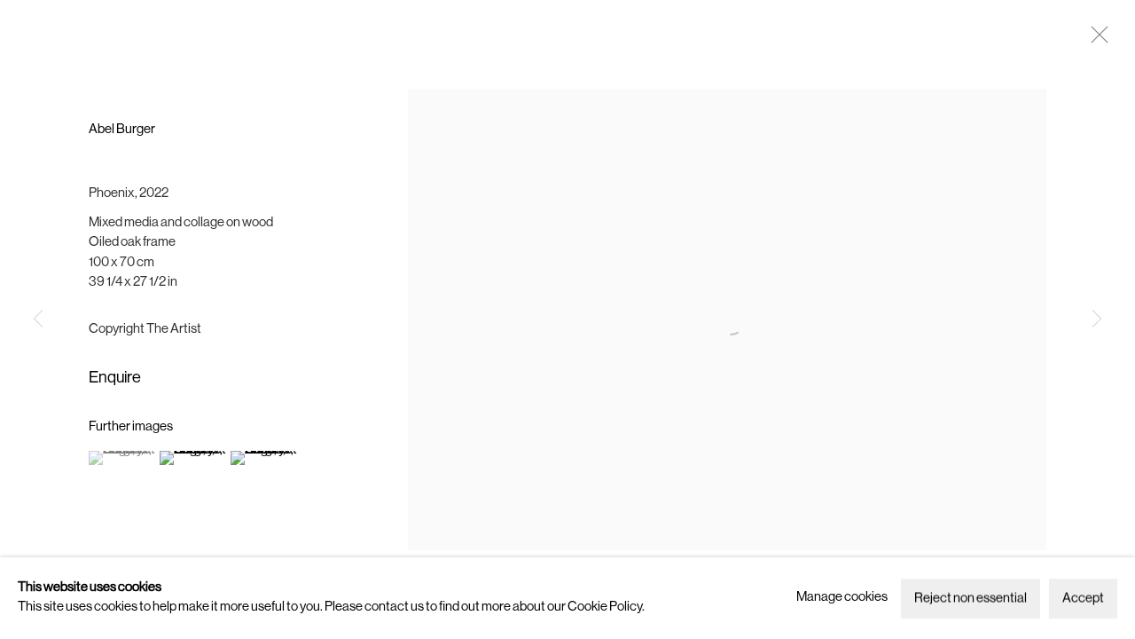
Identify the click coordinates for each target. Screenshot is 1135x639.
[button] (122, 458)
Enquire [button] (115, 378)
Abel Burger (122, 130)
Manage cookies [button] (842, 597)
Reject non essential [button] (970, 598)
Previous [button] (38, 319)
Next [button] (1097, 319)
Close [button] (1095, 40)
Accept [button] (1083, 598)
